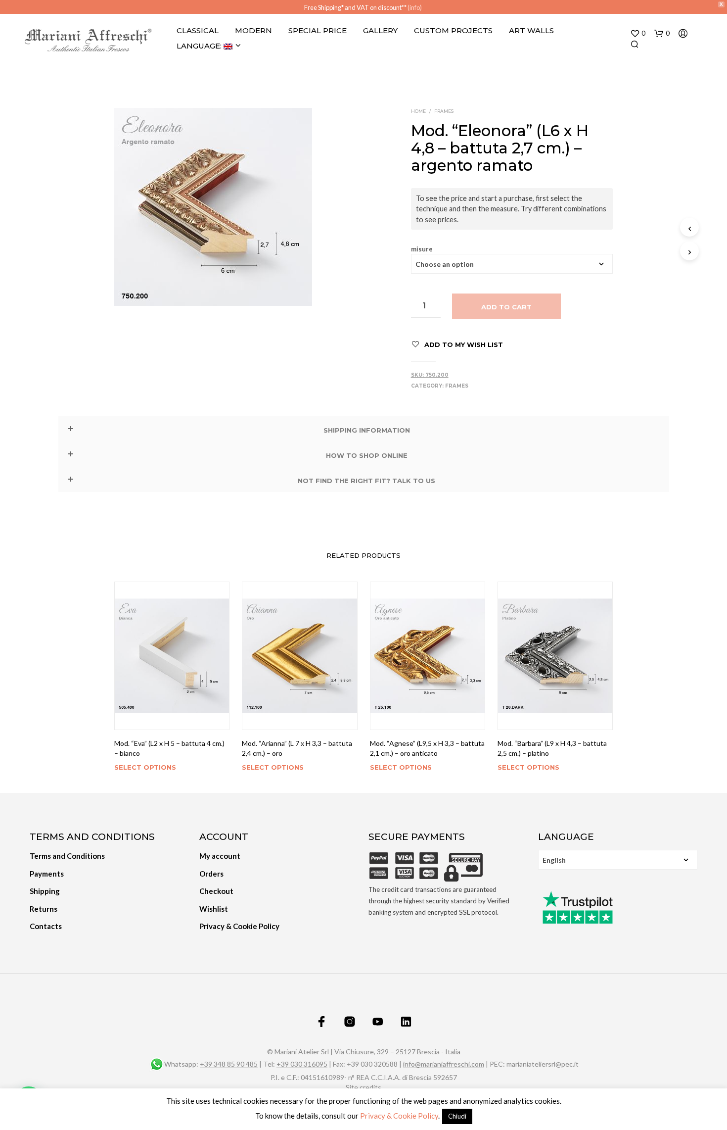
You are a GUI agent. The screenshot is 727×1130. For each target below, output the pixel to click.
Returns (43, 908)
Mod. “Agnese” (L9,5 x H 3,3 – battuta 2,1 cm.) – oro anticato (427, 748)
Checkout (216, 890)
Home (418, 111)
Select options (145, 767)
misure (422, 249)
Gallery (380, 30)
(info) (415, 7)
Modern (253, 30)
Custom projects (453, 30)
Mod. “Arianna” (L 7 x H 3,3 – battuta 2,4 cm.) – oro (297, 748)
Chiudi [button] (457, 1116)
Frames (444, 111)
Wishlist (213, 908)
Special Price (317, 30)
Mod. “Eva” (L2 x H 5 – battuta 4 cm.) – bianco (169, 748)
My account (219, 855)
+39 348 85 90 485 (229, 1064)
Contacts (46, 926)
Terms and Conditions (67, 855)
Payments (47, 873)
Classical (198, 30)
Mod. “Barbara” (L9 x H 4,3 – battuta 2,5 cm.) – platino (552, 748)
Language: (200, 45)
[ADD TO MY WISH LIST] (172, 716)
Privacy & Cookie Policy (239, 926)
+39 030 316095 (301, 1064)
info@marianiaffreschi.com (443, 1064)
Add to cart (506, 307)
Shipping (45, 890)
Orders (211, 873)
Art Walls (531, 30)
